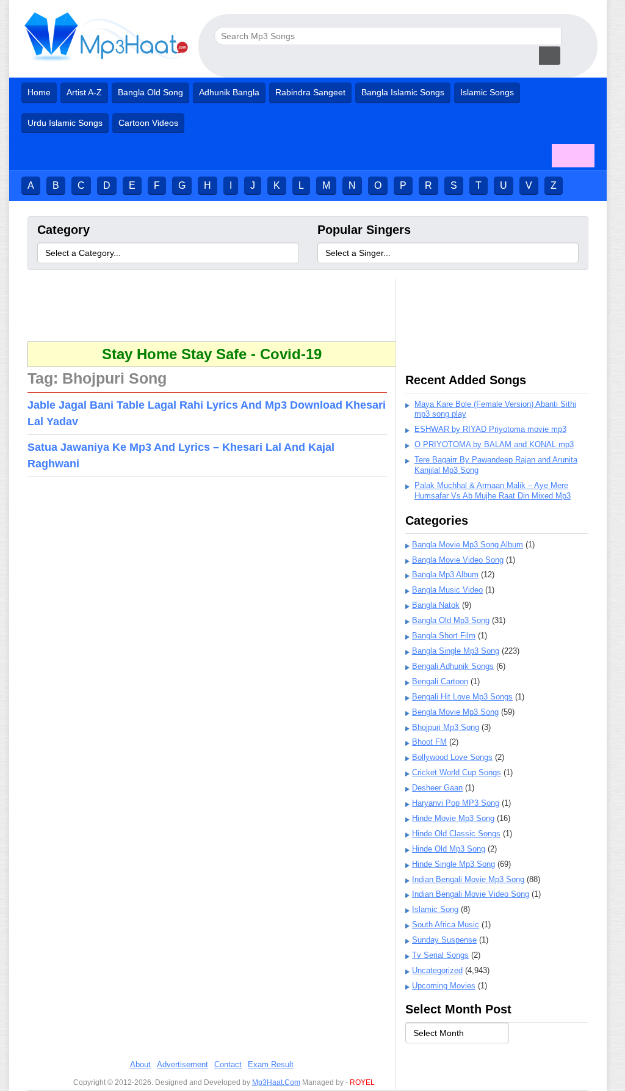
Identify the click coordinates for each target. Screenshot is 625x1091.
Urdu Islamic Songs (65, 123)
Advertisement (182, 1064)
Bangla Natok (436, 605)
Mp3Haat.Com (276, 1082)
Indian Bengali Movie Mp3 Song (468, 879)
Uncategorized (437, 970)
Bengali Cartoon (440, 681)
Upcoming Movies (443, 985)
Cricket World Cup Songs (456, 772)
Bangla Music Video (447, 589)
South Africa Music (445, 924)
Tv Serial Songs (440, 955)
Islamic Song (435, 909)
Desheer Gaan (437, 787)
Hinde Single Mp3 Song (453, 864)
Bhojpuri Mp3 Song (445, 727)
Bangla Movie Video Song (458, 559)
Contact (228, 1064)
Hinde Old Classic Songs (456, 833)
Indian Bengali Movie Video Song (470, 894)
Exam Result (271, 1064)
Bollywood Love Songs (452, 757)
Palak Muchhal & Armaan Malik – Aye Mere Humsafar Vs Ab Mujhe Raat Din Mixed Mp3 (492, 490)
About (140, 1064)
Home (39, 92)
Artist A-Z (84, 92)
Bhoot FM (429, 741)
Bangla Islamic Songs (402, 92)
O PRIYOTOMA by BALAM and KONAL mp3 (494, 444)
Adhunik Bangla (229, 92)
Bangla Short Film (443, 635)
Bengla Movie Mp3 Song (455, 712)
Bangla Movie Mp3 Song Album (467, 544)
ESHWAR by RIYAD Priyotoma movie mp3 (490, 429)
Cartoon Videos (148, 123)
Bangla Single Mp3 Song (455, 650)
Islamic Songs (487, 92)
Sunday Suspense (444, 939)
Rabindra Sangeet (310, 92)
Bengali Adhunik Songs (453, 666)
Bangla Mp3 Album (445, 574)
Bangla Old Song (150, 92)
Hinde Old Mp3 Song (448, 848)
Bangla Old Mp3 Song (451, 620)
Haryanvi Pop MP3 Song (455, 803)
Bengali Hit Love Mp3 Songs (462, 696)
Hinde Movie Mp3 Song (453, 818)
